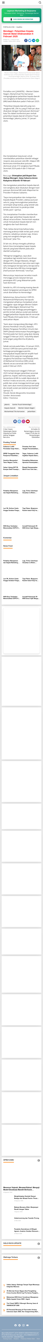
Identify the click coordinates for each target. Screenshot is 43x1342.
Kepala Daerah (9, 408)
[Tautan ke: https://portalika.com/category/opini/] (38, 1160)
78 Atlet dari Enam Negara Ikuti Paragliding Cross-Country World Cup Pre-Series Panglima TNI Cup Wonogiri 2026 (23, 1292)
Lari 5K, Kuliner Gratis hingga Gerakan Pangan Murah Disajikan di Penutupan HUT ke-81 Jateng (11, 509)
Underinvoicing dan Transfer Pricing (26, 1218)
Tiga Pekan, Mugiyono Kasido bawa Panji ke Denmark (30, 509)
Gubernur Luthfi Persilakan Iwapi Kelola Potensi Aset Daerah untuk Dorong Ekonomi (11, 448)
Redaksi (16, 1339)
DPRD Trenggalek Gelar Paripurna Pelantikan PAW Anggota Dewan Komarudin (11, 455)
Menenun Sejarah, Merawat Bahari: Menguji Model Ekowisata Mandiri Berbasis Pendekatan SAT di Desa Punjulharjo (21, 1189)
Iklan (38, 1339)
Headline (5, 41)
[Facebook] (15, 421)
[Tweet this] (29, 40)
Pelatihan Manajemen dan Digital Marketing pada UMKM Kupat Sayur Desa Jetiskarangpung (11, 492)
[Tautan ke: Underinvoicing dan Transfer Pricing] (8, 1222)
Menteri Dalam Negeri (26, 408)
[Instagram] (23, 421)
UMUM (18, 41)
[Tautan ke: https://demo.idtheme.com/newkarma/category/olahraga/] (38, 1257)
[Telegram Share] (33, 40)
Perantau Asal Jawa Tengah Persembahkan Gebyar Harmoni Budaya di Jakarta (30, 448)
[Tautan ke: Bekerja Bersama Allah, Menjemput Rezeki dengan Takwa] (8, 1211)
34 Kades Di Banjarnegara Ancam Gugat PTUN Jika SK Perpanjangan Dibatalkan (32, 432)
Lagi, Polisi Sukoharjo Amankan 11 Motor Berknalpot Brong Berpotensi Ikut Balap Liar (30, 492)
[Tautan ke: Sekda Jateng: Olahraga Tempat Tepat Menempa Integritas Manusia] (21, 1271)
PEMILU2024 (12, 41)
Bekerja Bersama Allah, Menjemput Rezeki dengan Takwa (26, 1208)
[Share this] (26, 40)
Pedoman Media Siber (28, 1339)
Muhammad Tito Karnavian (14, 411)
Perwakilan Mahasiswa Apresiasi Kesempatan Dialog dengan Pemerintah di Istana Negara (30, 461)
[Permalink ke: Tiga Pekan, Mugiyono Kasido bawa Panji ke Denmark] (31, 502)
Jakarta (6, 404)
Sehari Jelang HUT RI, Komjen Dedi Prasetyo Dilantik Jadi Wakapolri (11, 468)
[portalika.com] (21, 2)
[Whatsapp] (37, 40)
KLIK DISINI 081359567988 (21, 19)
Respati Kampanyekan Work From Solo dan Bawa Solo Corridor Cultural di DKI (29, 468)
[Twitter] (19, 421)
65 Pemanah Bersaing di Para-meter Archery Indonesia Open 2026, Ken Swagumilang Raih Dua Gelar (22, 1311)
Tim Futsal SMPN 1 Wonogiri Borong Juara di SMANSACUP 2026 (22, 1304)
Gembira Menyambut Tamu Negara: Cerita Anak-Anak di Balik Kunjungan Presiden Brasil (10, 461)
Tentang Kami (7, 1339)
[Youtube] (28, 421)
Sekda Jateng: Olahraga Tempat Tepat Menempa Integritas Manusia (23, 1285)
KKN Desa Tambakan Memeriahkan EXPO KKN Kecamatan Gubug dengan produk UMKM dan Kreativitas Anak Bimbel (11, 527)
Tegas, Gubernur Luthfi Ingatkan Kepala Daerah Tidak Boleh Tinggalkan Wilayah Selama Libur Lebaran (30, 455)
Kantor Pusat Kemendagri (21, 404)
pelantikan (31, 411)
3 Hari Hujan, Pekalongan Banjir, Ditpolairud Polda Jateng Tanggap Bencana (10, 432)
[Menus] (3, 2)
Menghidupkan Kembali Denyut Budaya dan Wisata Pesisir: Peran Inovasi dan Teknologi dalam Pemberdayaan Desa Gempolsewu (25, 1197)
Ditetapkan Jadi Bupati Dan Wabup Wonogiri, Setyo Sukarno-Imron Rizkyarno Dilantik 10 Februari (20, 178)
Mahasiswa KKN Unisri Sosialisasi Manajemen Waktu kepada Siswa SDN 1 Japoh (22, 1298)
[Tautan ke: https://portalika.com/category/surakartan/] (38, 1243)
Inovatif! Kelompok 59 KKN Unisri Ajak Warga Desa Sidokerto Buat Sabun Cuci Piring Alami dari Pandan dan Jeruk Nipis (30, 527)
